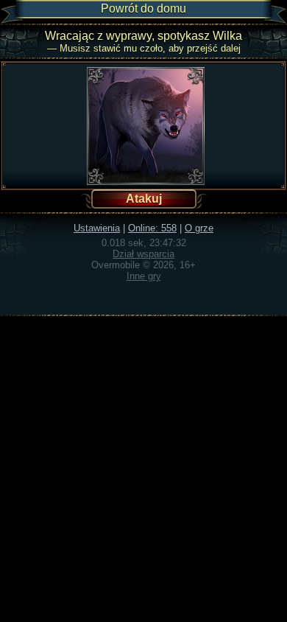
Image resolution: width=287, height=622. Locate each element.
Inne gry (144, 276)
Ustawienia (97, 228)
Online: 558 (152, 228)
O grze (199, 228)
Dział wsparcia (143, 253)
